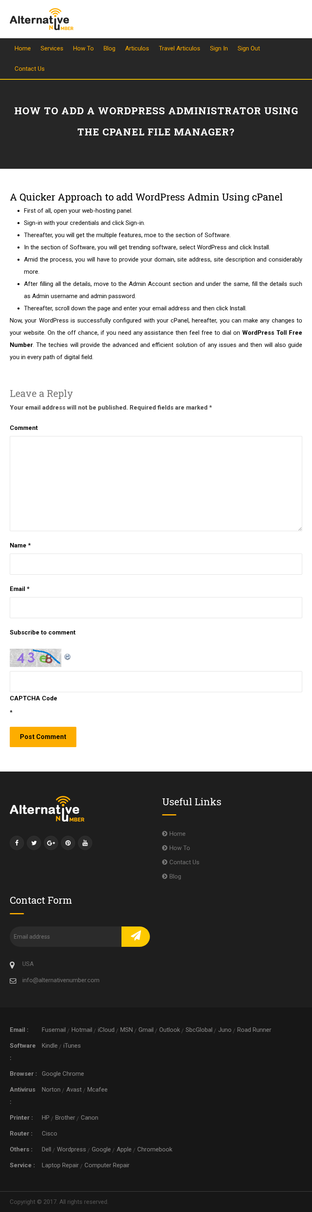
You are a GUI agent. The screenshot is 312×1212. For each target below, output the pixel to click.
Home (23, 48)
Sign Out (249, 48)
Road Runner (254, 1029)
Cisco (49, 1133)
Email (20, 589)
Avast (74, 1089)
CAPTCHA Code (33, 698)
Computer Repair (107, 1165)
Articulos (137, 48)
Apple (124, 1149)
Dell (46, 1149)
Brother (65, 1117)
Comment (24, 428)
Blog (109, 48)
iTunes (72, 1045)
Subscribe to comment (43, 632)
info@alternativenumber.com (61, 980)
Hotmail (82, 1029)
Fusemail (54, 1029)
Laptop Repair (60, 1165)
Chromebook (154, 1149)
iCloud (106, 1029)
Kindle (50, 1045)
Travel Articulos (179, 48)
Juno (225, 1029)
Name (20, 545)
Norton (51, 1089)
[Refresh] (67, 654)
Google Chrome (63, 1073)
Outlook (169, 1029)
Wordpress (71, 1149)
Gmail (146, 1029)
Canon (89, 1117)
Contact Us (30, 68)
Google (101, 1149)
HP (46, 1117)
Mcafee (97, 1089)
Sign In (219, 48)
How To (83, 48)
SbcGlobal (199, 1029)
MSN (126, 1029)
